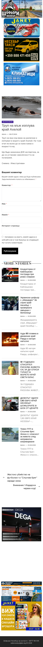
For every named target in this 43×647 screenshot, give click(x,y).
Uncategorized (7, 122)
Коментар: (7, 185)
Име (4, 204)
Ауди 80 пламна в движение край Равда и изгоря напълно (29, 337)
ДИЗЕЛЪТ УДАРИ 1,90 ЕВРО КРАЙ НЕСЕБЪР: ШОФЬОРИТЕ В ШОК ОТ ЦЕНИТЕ (29, 403)
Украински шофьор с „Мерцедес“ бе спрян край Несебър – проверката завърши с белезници (29, 305)
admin (4, 134)
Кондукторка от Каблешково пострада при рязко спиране (27, 273)
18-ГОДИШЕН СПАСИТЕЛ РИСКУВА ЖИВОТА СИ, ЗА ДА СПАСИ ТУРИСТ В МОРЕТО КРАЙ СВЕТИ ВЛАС (30, 369)
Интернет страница (10, 226)
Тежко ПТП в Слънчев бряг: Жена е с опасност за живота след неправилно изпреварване (29, 435)
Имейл (5, 215)
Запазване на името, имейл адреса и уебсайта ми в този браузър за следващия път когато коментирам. (20, 240)
